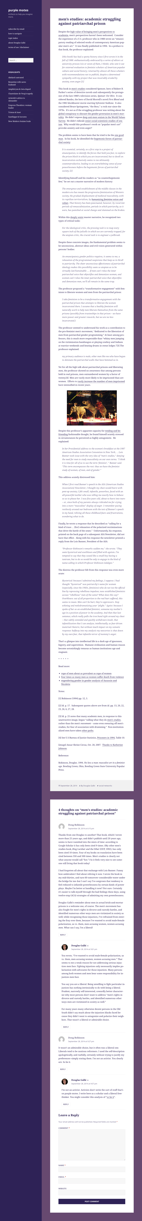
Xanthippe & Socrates (17, 117)
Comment (64, 1128)
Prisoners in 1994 (106, 737)
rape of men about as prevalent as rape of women (86, 673)
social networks (105, 785)
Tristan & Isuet (14, 112)
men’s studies (78, 88)
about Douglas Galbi (16, 43)
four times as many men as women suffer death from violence (92, 677)
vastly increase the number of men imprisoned (101, 381)
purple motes (18, 10)
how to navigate (15, 33)
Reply (63, 935)
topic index (13, 38)
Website (62, 1188)
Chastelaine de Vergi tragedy (20, 93)
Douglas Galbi (89, 785)
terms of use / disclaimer (18, 47)
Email (62, 1177)
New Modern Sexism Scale (19, 121)
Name (62, 1165)
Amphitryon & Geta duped (19, 89)
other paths (87, 730)
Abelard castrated (16, 77)
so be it (110, 1097)
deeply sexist (76, 217)
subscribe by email (16, 29)
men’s (114, 719)
